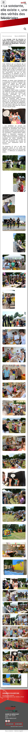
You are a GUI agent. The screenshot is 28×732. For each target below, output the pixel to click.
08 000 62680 (18, 724)
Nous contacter (9, 731)
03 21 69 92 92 (9, 724)
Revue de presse (7, 36)
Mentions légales (18, 731)
